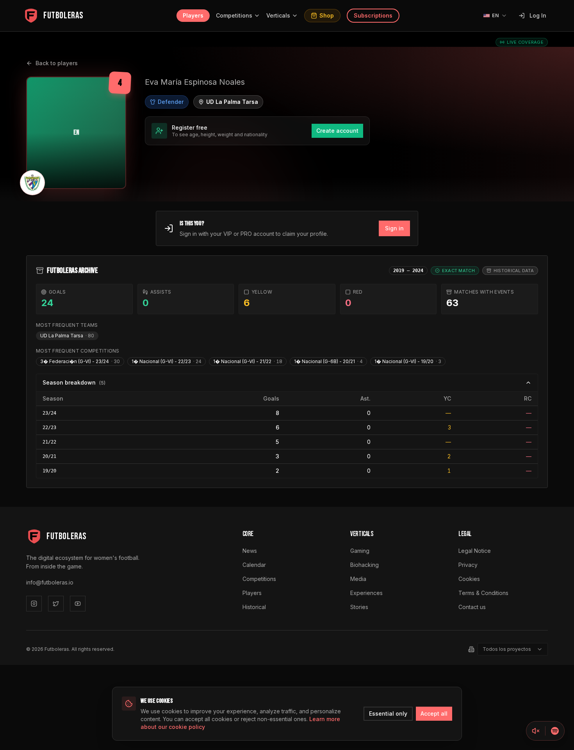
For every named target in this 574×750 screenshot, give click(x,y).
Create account (337, 130)
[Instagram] (34, 603)
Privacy (468, 564)
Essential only (388, 713)
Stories (359, 607)
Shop (326, 15)
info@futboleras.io (49, 582)
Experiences (366, 593)
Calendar (254, 564)
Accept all (434, 713)
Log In (537, 15)
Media (358, 578)
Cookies (469, 578)
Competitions (234, 15)
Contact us (472, 607)
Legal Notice (474, 550)
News (249, 550)
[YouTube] (78, 603)
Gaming (359, 550)
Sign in (394, 228)
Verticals (278, 15)
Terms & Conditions (483, 593)
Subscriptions (373, 15)
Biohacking (364, 564)
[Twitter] (56, 603)
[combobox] (513, 649)
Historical (254, 607)
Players (193, 15)
